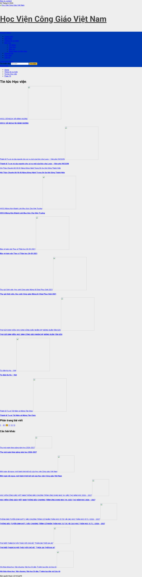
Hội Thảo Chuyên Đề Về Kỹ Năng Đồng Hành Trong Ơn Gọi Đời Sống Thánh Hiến (30, 168)
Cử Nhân (12, 45)
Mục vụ (12, 49)
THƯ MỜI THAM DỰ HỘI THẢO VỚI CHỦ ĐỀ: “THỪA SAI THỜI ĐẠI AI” (26, 543)
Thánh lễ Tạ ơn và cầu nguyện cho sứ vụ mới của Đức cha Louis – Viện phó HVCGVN (32, 159)
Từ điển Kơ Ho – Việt (8, 370)
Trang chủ (8, 37)
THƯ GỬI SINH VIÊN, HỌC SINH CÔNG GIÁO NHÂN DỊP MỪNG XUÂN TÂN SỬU (30, 330)
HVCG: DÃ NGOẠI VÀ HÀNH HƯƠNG (14, 119)
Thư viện (8, 55)
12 (12, 425)
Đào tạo (7, 43)
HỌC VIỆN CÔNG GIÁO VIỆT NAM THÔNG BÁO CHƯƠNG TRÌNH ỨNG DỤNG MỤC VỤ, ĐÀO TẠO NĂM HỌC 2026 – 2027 (46, 495)
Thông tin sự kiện (11, 41)
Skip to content (6, 1)
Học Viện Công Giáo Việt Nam (53, 19)
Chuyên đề (8, 53)
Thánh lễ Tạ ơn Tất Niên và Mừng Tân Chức (16, 411)
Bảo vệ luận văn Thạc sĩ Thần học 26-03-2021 (18, 249)
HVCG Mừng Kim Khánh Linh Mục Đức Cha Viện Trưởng (21, 209)
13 (14, 425)
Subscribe (4, 66)
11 (9, 425)
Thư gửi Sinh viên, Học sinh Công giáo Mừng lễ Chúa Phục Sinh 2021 (26, 290)
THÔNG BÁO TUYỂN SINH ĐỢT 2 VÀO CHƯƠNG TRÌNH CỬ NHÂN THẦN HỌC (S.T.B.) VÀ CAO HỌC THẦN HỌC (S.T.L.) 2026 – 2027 (50, 519)
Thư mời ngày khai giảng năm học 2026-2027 (17, 448)
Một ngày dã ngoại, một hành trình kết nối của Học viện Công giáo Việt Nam (28, 471)
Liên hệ (7, 58)
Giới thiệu (8, 39)
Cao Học (12, 47)
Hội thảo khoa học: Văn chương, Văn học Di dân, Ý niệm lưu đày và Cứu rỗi (28, 567)
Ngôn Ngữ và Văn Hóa (18, 51)
